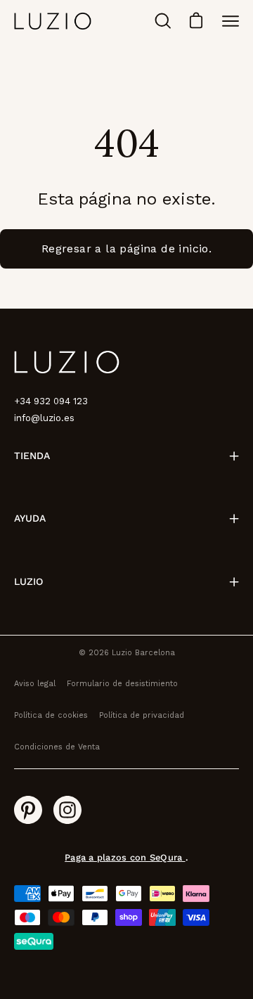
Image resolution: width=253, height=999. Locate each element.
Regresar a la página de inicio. (126, 248)
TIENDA (32, 455)
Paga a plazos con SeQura (125, 857)
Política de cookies (51, 715)
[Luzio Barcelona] (52, 21)
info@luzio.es (44, 418)
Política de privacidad (141, 715)
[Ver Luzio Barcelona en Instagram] (67, 810)
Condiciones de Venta (57, 747)
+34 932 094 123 (51, 401)
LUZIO (28, 581)
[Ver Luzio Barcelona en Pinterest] (28, 810)
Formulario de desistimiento (122, 683)
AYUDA (30, 518)
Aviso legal (35, 683)
